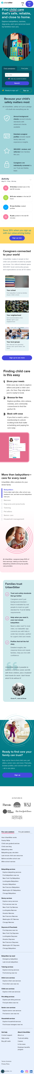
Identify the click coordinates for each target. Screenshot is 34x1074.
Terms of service (6, 1061)
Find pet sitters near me (10, 1003)
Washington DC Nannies (11, 919)
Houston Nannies (8, 913)
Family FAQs (6, 840)
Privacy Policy (5, 1064)
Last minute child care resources (12, 856)
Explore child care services (11, 992)
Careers (20, 1041)
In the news (21, 1044)
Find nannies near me (10, 904)
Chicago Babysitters (9, 893)
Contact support (7, 1035)
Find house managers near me (13, 1024)
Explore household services (12, 1021)
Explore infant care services (12, 981)
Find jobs (24, 68)
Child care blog (7, 846)
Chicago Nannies (8, 922)
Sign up (29, 4)
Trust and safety (23, 1038)
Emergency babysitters (10, 959)
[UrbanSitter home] (10, 3)
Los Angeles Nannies (10, 910)
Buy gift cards (6, 1041)
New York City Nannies (10, 907)
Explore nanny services (10, 901)
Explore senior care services (12, 1011)
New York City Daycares (11, 933)
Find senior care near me (11, 1014)
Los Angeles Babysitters (10, 881)
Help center (5, 1038)
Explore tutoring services (11, 970)
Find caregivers (9, 68)
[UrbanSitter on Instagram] (26, 1071)
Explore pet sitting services (11, 1000)
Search (17, 83)
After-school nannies (8, 862)
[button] (17, 79)
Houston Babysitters (9, 884)
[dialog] (2, 1071)
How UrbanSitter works (9, 837)
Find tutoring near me (10, 973)
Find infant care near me (11, 984)
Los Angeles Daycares (10, 936)
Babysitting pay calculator (10, 852)
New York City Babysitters (11, 878)
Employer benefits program (24, 1048)
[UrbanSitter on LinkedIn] (30, 1071)
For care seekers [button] (8, 832)
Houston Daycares (9, 939)
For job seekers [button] (24, 832)
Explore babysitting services (12, 872)
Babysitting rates (7, 849)
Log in (22, 4)
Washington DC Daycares (11, 945)
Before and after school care (11, 859)
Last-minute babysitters (10, 962)
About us (21, 1035)
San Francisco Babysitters (11, 887)
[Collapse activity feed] (30, 180)
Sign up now (17, 238)
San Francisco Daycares (10, 942)
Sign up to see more (17, 358)
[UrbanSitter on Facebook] (21, 1071)
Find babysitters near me (11, 875)
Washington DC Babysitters (12, 890)
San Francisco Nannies (10, 916)
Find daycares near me (10, 930)
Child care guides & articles (10, 843)
